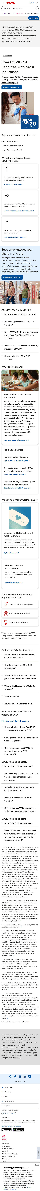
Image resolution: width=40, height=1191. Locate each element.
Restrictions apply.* (9, 82)
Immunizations (7, 55)
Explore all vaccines (11, 553)
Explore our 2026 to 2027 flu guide (16, 461)
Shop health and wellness (18, 622)
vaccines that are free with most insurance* (18, 541)
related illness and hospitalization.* (19, 416)
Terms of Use (12, 1189)
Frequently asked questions (11, 150)
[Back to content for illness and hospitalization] (8, 989)
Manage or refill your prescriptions (21, 604)
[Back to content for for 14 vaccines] (7, 1018)
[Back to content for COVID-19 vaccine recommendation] (14, 955)
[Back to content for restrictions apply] (20, 921)
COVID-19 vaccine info (9, 141)
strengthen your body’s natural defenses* (20, 402)
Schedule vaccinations (11, 87)
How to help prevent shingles (14, 474)
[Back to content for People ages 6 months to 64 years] (22, 968)
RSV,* (25, 542)
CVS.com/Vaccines (29, 1016)
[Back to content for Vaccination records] (21, 927)
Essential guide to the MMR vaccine (16, 488)
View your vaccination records (14, 237)
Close (37, 1165)
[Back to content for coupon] (27, 897)
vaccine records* (25, 230)
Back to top (17, 1057)
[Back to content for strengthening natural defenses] (38, 979)
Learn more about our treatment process (18, 211)
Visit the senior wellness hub (19, 613)
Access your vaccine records (11, 146)
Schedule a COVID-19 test (13, 184)
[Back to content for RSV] (29, 1022)
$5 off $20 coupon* (9, 79)
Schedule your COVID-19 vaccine (14, 721)
